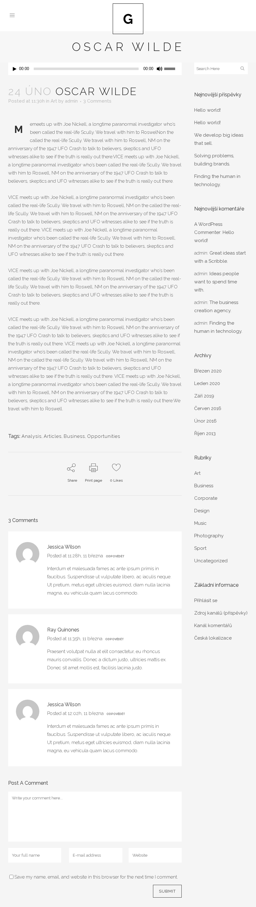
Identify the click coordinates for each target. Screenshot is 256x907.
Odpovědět (115, 556)
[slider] (173, 68)
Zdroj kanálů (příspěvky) (221, 613)
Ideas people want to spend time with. (216, 282)
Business (74, 436)
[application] (95, 69)
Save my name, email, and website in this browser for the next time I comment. (96, 877)
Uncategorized (211, 561)
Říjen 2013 (205, 433)
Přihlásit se (205, 600)
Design (201, 511)
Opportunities (103, 436)
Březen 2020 (208, 371)
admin (71, 101)
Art (54, 101)
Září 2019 (204, 396)
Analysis (32, 436)
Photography (209, 536)
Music (200, 523)
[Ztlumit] (159, 68)
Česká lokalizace (213, 638)
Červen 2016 (207, 408)
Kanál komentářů (213, 625)
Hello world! (207, 110)
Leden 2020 (207, 383)
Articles (53, 436)
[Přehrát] (15, 69)
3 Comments (97, 101)
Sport (200, 548)
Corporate (205, 498)
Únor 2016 (205, 421)
